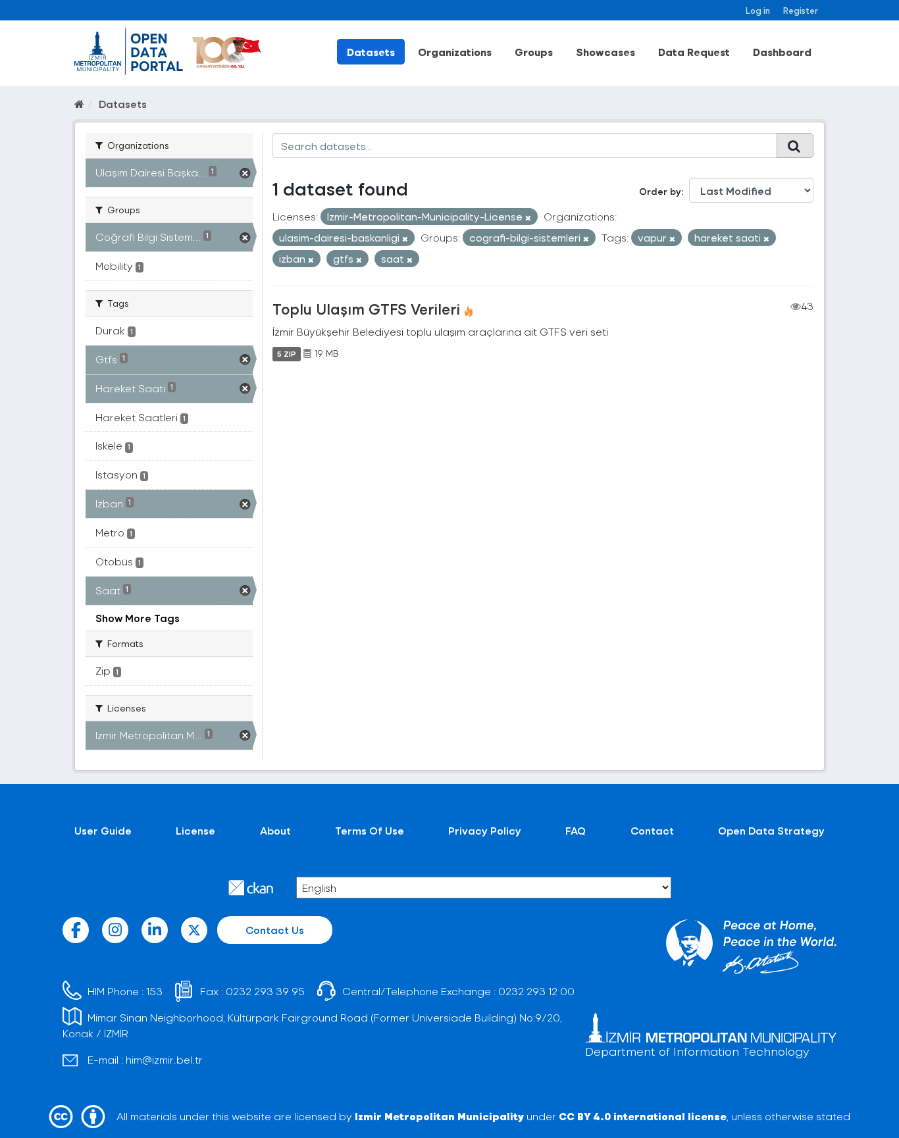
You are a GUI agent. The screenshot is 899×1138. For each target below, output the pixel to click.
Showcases (605, 52)
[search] (795, 145)
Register (800, 10)
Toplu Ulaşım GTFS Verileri (366, 309)
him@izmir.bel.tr (164, 1059)
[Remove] (528, 217)
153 (154, 991)
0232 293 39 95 (265, 991)
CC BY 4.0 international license (643, 1116)
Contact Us (274, 930)
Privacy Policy (484, 830)
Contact (652, 830)
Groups (534, 52)
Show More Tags (137, 618)
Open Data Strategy (771, 830)
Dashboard (782, 52)
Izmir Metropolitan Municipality (439, 1116)
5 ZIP (286, 353)
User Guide (103, 830)
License (195, 830)
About (275, 830)
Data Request (694, 52)
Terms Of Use (369, 830)
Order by (660, 191)
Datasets (371, 52)
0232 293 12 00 (536, 991)
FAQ (575, 830)
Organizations (455, 52)
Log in (758, 10)
